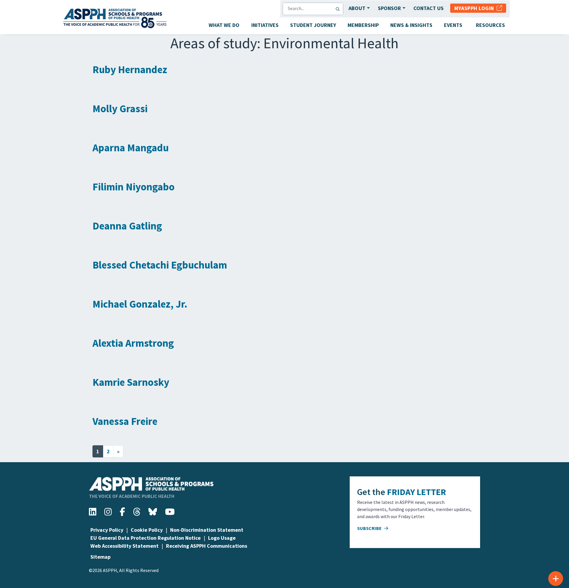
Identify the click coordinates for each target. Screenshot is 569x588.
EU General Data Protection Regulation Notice (145, 537)
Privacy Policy (106, 529)
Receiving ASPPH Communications (206, 545)
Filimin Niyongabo (133, 186)
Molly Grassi (120, 108)
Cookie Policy (147, 529)
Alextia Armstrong (133, 343)
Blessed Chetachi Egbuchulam (159, 264)
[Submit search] (339, 9)
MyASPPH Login (475, 8)
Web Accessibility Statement (124, 545)
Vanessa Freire (124, 421)
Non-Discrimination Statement (206, 529)
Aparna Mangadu (130, 147)
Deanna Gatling (127, 225)
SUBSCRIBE (370, 528)
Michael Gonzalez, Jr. (139, 304)
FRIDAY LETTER (416, 491)
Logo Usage (222, 537)
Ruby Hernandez (129, 69)
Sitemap (100, 556)
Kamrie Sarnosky (130, 382)
